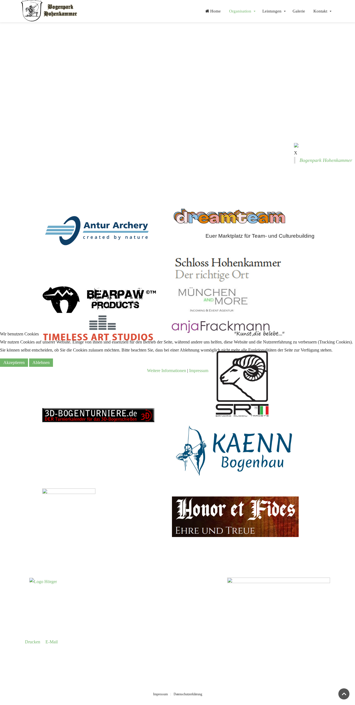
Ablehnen (41, 362)
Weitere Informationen (166, 370)
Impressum (198, 370)
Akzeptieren (14, 362)
